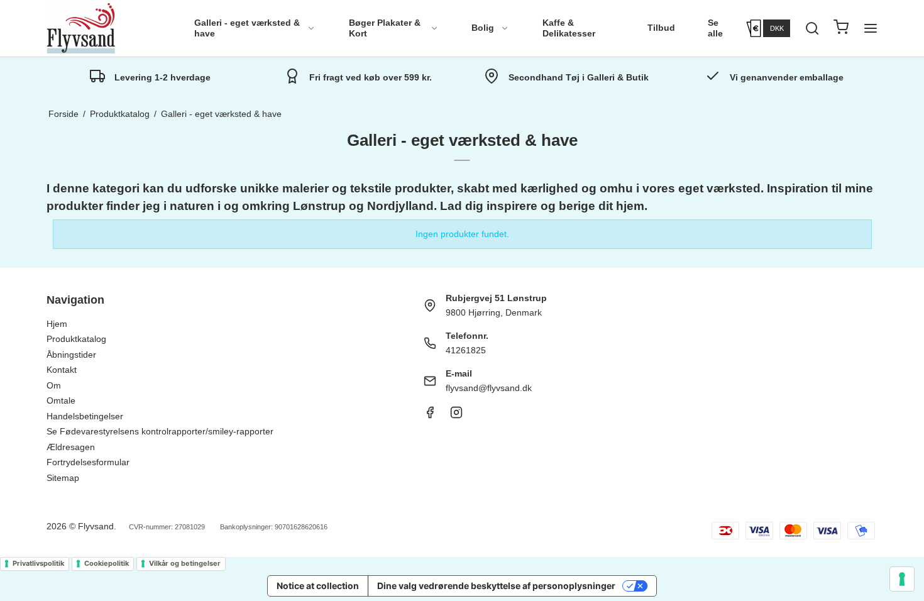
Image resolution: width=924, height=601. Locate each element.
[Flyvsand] (81, 28)
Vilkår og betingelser (185, 563)
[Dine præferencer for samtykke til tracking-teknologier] (902, 579)
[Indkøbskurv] (841, 28)
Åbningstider (71, 355)
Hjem (57, 324)
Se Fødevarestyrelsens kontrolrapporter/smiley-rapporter (160, 431)
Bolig (482, 28)
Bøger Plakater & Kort (385, 28)
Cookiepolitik (106, 563)
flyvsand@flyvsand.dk (489, 388)
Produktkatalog (76, 339)
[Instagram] (456, 416)
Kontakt (62, 370)
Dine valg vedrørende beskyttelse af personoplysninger (496, 585)
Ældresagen (71, 447)
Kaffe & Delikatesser (568, 28)
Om (54, 385)
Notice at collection (318, 585)
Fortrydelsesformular (88, 462)
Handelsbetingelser (85, 416)
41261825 (466, 350)
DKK (777, 28)
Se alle (715, 28)
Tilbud (661, 28)
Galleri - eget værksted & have (247, 28)
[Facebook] (430, 416)
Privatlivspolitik (38, 563)
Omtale (61, 400)
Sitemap (63, 478)
